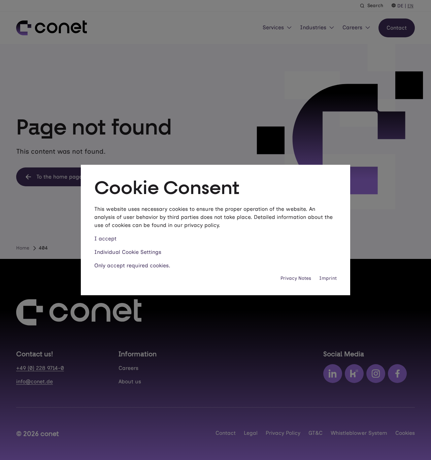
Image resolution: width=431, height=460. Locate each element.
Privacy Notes (295, 278)
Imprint (328, 278)
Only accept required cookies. (132, 265)
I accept (105, 238)
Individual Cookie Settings (127, 252)
